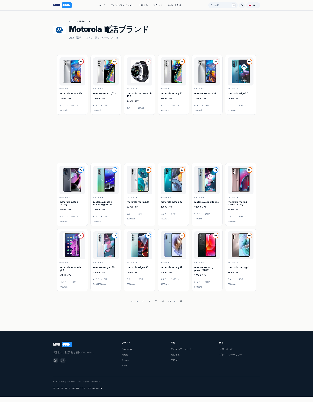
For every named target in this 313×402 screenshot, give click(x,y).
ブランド (157, 5)
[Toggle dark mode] (242, 5)
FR (58, 388)
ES (62, 388)
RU (69, 388)
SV (89, 388)
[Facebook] (55, 360)
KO (97, 388)
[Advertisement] (154, 137)
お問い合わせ (174, 5)
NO (93, 388)
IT (81, 388)
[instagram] (63, 360)
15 (181, 301)
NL (85, 388)
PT (66, 388)
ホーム (102, 5)
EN (54, 388)
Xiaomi (125, 360)
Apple (125, 354)
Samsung (127, 349)
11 (169, 301)
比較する (143, 5)
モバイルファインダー (122, 5)
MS (77, 388)
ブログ (174, 360)
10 (162, 301)
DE (73, 388)
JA (101, 388)
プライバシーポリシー (230, 354)
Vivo (124, 365)
